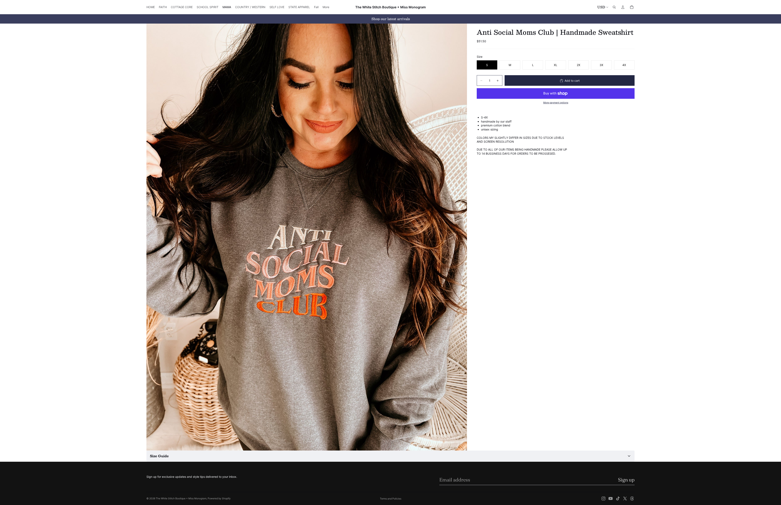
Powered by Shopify (219, 498)
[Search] (614, 7)
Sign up (626, 480)
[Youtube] (610, 498)
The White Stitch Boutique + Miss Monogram (181, 498)
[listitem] (326, 7)
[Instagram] (603, 498)
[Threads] (632, 498)
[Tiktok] (617, 498)
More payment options (555, 102)
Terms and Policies (390, 498)
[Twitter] (625, 498)
